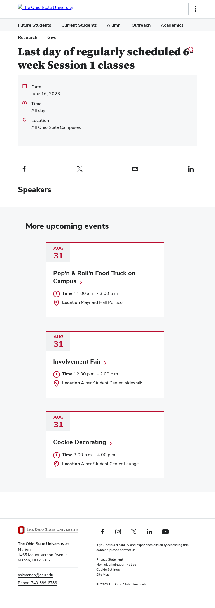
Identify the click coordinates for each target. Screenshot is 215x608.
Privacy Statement (109, 559)
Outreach (141, 25)
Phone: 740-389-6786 (37, 582)
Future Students (34, 25)
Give (52, 37)
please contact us (122, 550)
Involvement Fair (77, 361)
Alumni (114, 25)
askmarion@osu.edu (35, 574)
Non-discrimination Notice (116, 564)
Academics (172, 25)
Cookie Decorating (79, 442)
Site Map (102, 574)
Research (27, 37)
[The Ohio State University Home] (48, 530)
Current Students (79, 25)
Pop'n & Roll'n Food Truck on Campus (94, 277)
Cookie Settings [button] (108, 569)
